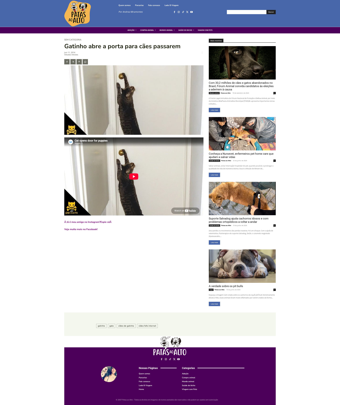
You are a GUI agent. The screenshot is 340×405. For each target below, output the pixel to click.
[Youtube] (191, 12)
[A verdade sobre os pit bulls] (242, 266)
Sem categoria (72, 40)
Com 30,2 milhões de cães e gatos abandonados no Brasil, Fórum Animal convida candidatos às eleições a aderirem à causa (241, 86)
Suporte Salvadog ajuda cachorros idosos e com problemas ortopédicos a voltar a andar (238, 220)
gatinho (101, 325)
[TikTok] (183, 12)
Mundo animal (214, 93)
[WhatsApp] (85, 61)
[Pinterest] (79, 61)
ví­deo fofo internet (147, 325)
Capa (211, 290)
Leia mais (214, 110)
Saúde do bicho (214, 161)
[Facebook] (174, 12)
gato (111, 325)
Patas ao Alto (226, 93)
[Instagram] (178, 12)
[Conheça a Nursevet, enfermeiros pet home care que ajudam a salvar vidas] (242, 133)
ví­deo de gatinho (126, 325)
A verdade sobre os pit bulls (226, 286)
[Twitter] (187, 12)
